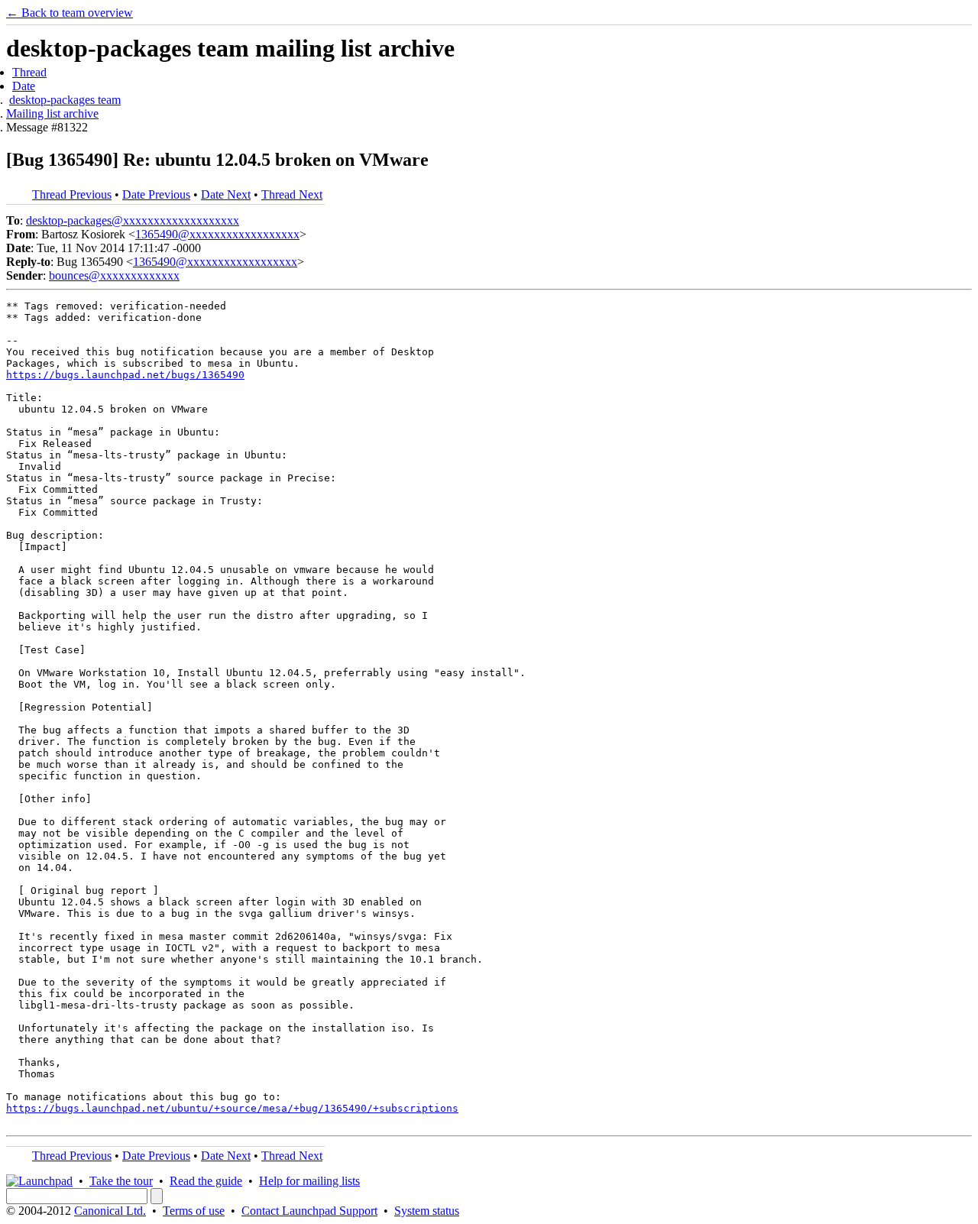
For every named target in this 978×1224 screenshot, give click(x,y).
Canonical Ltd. (110, 1210)
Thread (29, 72)
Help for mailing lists (309, 1180)
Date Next (226, 194)
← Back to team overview (69, 12)
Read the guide (206, 1180)
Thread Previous (72, 194)
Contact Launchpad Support (309, 1210)
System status (426, 1210)
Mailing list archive (52, 113)
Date (23, 85)
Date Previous (156, 194)
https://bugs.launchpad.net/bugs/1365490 (125, 374)
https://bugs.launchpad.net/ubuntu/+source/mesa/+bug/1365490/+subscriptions (232, 1108)
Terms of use (194, 1210)
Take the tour (121, 1180)
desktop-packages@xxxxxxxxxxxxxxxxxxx (132, 220)
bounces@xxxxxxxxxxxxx (114, 275)
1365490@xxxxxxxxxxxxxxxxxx (217, 234)
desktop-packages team (65, 99)
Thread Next (291, 194)
